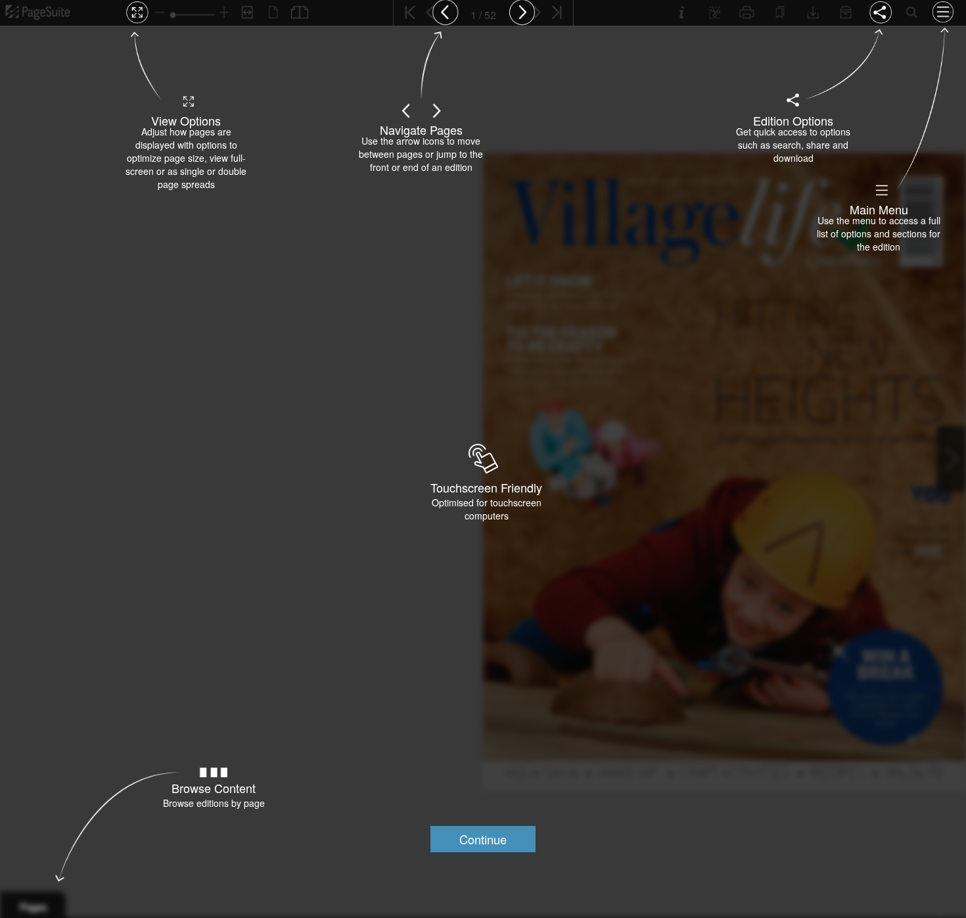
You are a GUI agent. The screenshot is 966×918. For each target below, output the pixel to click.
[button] (483, 839)
